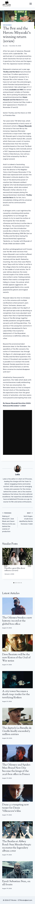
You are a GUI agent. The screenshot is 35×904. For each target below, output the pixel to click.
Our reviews (7, 25)
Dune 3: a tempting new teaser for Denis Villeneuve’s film (15, 808)
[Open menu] (30, 4)
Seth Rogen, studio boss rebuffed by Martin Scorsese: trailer (26, 518)
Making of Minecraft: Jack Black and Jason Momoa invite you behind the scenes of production (8, 522)
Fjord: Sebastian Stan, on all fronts (16, 883)
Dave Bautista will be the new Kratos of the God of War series (16, 658)
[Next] (29, 564)
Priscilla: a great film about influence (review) (14, 569)
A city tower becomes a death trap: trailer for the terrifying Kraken (16, 694)
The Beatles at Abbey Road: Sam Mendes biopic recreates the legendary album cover (16, 846)
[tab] (13, 582)
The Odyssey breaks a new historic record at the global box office (17, 621)
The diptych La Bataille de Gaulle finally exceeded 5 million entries (17, 731)
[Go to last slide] (5, 564)
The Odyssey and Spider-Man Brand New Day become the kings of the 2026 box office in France (16, 769)
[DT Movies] (7, 3)
